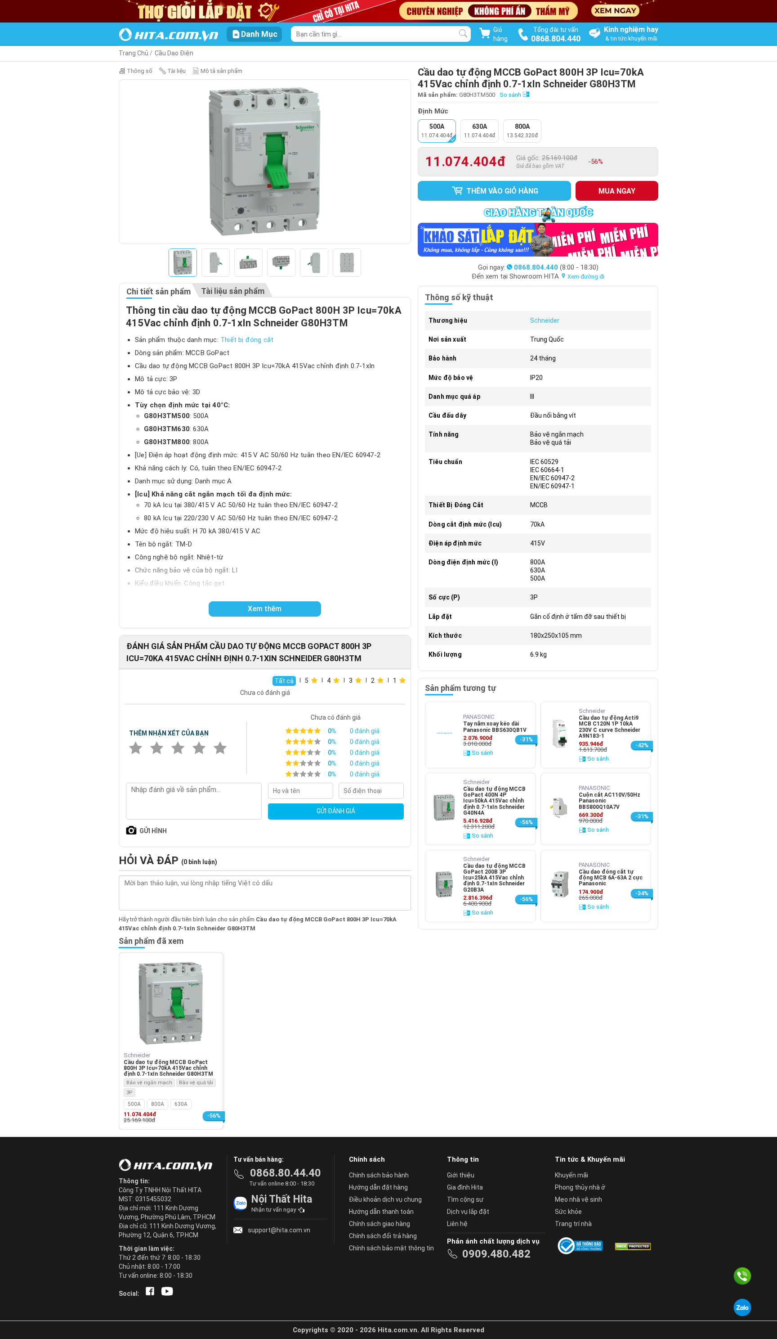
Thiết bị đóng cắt (246, 340)
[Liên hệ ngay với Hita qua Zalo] (742, 1307)
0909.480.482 (496, 1254)
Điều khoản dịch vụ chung (385, 1199)
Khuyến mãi (571, 1175)
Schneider (544, 320)
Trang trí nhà (573, 1223)
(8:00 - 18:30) (556, 267)
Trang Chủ (133, 53)
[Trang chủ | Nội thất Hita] (168, 35)
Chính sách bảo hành (379, 1175)
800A (157, 1104)
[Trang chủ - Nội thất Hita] (168, 1166)
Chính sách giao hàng (379, 1223)
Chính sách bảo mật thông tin (391, 1248)
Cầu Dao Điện (174, 53)
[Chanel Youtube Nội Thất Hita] (165, 1293)
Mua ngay (616, 191)
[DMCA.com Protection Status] (632, 1245)
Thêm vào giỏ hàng (501, 191)
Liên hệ (457, 1223)
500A (134, 1104)
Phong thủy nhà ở (580, 1187)
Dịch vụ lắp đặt (468, 1211)
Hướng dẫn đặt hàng (378, 1187)
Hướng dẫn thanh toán (381, 1211)
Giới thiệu (460, 1175)
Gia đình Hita (465, 1187)
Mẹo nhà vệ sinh (578, 1199)
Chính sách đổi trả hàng (383, 1236)
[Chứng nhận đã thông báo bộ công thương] (582, 1246)
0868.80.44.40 (285, 1173)
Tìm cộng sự (465, 1199)
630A (181, 1104)
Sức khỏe (568, 1211)
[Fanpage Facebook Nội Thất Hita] (148, 1293)
